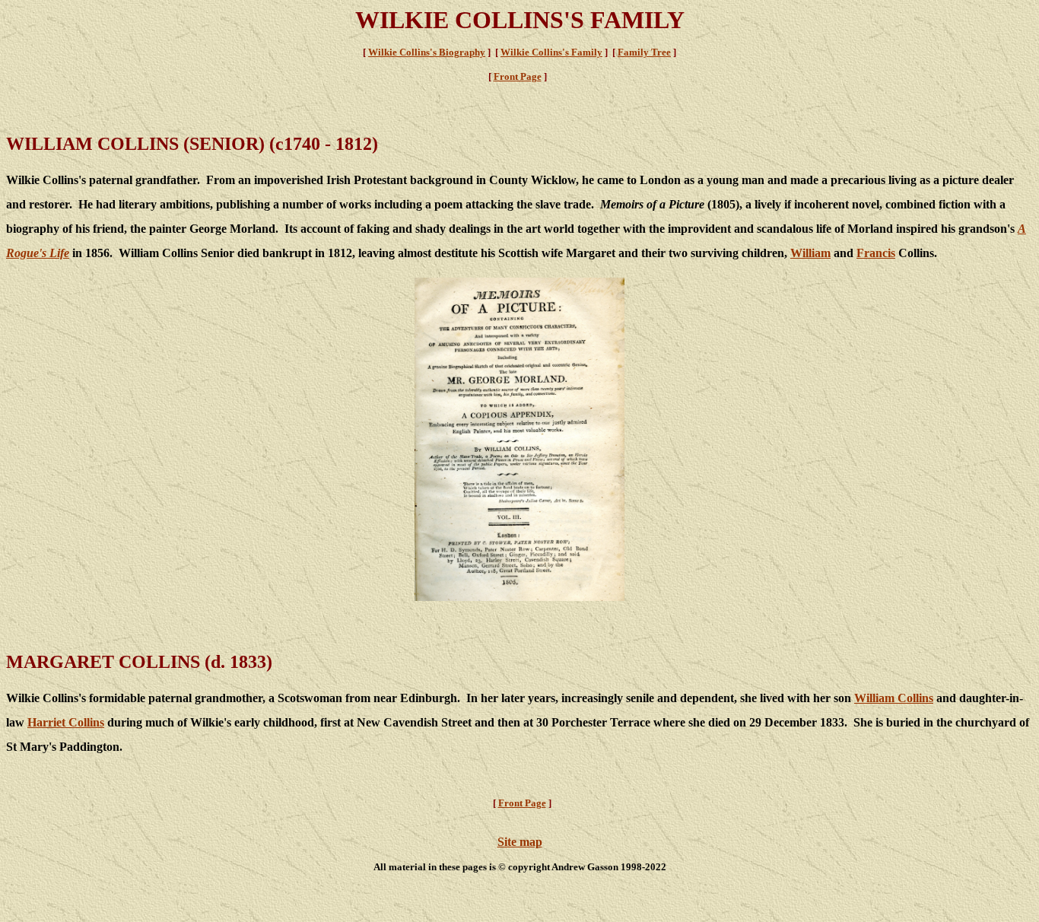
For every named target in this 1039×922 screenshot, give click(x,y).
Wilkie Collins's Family (551, 52)
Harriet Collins (65, 722)
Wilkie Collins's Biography (426, 52)
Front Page (518, 76)
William (810, 252)
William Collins (893, 698)
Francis (875, 252)
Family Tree (644, 52)
